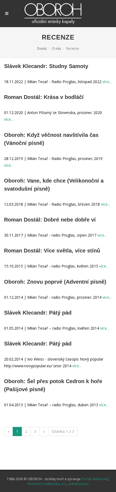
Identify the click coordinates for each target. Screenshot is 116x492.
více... (107, 81)
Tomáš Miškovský (94, 479)
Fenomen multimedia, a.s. (47, 484)
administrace (79, 484)
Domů (42, 48)
